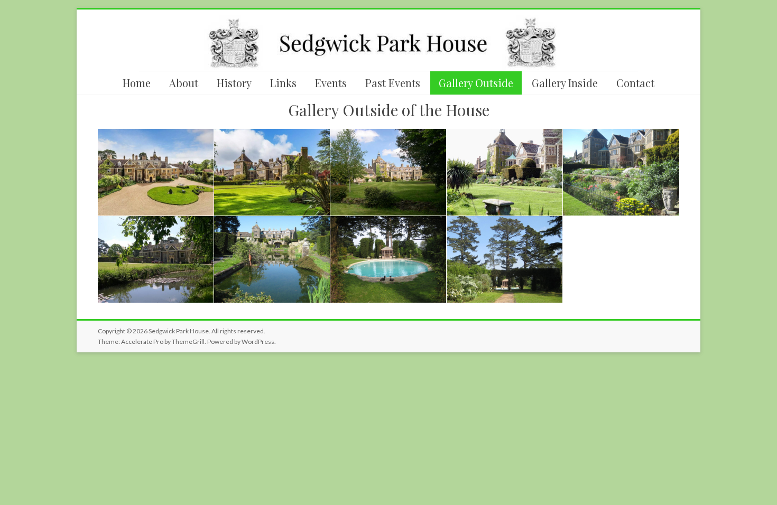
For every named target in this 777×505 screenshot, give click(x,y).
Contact (635, 83)
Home (137, 83)
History (234, 83)
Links (283, 83)
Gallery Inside (565, 83)
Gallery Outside (476, 83)
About (183, 83)
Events (331, 83)
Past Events (392, 83)
